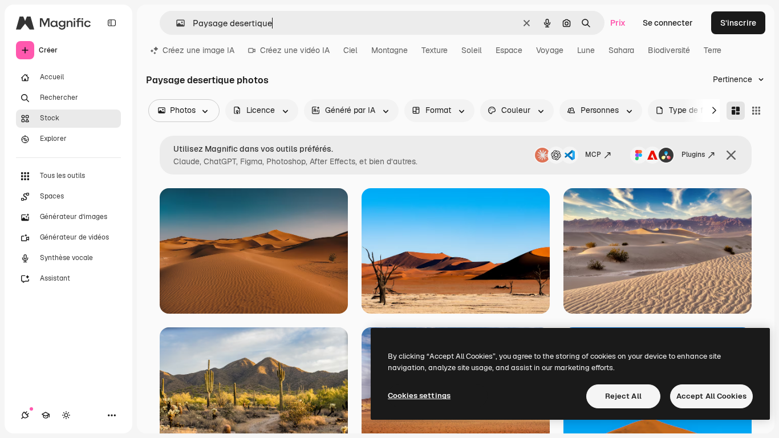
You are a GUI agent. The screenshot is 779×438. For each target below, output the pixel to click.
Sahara (621, 50)
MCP (593, 154)
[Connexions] (25, 415)
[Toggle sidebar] (112, 23)
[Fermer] (731, 155)
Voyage (549, 50)
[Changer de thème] (66, 415)
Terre (712, 50)
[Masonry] (736, 111)
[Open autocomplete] (176, 23)
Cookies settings (419, 395)
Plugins (693, 154)
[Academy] (45, 415)
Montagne (389, 50)
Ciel (350, 50)
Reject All (623, 396)
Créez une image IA (198, 50)
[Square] (756, 111)
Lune (586, 50)
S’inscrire (738, 23)
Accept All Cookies (711, 396)
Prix (618, 23)
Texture (434, 50)
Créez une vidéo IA (295, 50)
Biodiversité (669, 50)
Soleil (471, 50)
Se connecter (668, 23)
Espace (509, 50)
